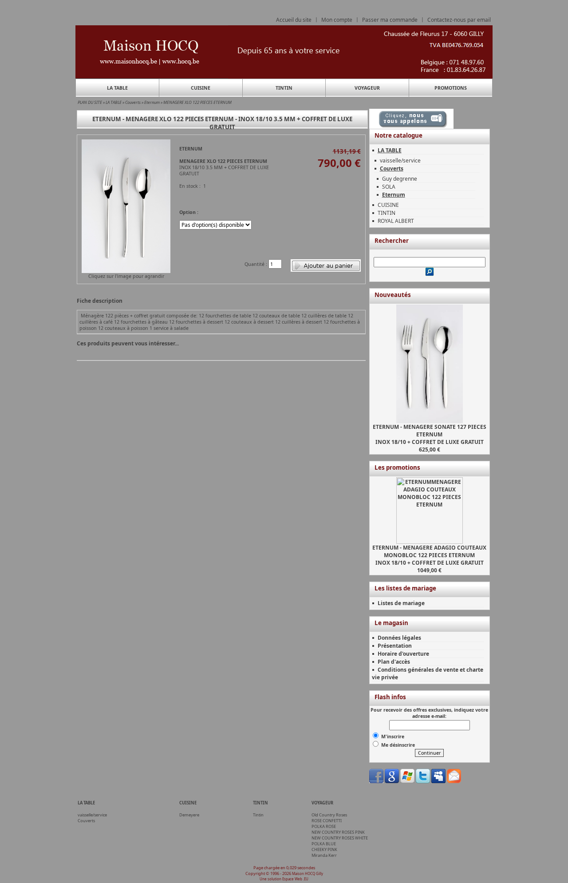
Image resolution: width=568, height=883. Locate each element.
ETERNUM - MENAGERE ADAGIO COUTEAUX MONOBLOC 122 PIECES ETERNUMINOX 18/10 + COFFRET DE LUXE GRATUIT (429, 555)
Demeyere (189, 815)
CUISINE (200, 88)
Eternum (152, 102)
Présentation (395, 645)
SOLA (388, 186)
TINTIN (284, 88)
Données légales (399, 637)
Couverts (133, 102)
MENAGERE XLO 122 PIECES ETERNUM (197, 102)
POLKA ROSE (324, 826)
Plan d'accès (394, 661)
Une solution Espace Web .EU (284, 878)
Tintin (258, 815)
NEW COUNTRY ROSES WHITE (340, 838)
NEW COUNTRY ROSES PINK (338, 832)
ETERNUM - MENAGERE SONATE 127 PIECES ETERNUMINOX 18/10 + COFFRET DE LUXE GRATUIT (429, 434)
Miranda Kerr (324, 855)
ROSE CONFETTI (327, 821)
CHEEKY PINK (324, 849)
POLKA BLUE (324, 844)
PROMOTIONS (450, 88)
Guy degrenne (399, 178)
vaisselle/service (400, 160)
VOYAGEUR (367, 88)
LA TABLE (117, 88)
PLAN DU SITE (90, 102)
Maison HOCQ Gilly (307, 873)
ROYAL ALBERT (396, 221)
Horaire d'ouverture (403, 653)
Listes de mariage (401, 603)
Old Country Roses (329, 815)
